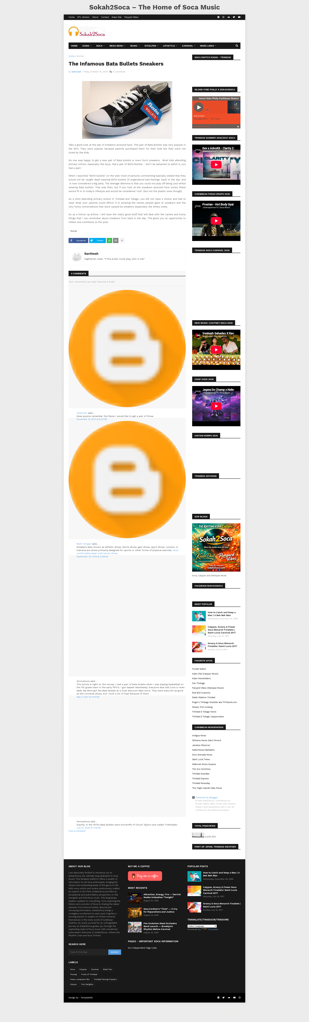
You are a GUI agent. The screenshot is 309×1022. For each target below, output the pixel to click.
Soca (72, 969)
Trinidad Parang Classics (105, 979)
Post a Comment (77, 831)
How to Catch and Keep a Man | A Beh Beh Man (222, 614)
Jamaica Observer (201, 745)
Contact (105, 17)
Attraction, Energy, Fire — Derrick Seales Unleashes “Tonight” (162, 896)
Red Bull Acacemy (201, 693)
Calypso (83, 969)
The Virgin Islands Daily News (207, 788)
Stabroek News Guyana (204, 764)
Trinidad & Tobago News (204, 712)
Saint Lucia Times (201, 759)
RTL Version (83, 17)
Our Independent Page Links (142, 948)
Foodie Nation (199, 669)
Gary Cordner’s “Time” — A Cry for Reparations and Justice (160, 910)
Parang (73, 974)
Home (72, 17)
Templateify (87, 997)
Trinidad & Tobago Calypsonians (208, 716)
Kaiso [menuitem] (85, 45)
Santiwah (91, 253)
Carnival (95, 969)
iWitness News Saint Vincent (206, 740)
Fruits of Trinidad (89, 974)
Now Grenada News (202, 755)
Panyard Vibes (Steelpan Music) (208, 688)
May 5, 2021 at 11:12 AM (88, 697)
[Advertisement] (181, 31)
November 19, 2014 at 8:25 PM (92, 419)
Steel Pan (107, 969)
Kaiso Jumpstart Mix (79, 979)
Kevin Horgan (84, 543)
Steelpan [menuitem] (150, 45)
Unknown (82, 413)
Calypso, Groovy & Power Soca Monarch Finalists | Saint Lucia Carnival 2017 (222, 630)
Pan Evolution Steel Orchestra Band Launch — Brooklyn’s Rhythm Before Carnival (160, 926)
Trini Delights (87, 984)
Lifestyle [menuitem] (169, 45)
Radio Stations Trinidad (203, 697)
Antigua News (199, 735)
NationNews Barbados (203, 750)
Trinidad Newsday (201, 783)
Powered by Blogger (206, 797)
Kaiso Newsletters (201, 678)
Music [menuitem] (133, 45)
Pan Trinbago (198, 683)
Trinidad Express (200, 778)
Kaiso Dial (117, 17)
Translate (213, 929)
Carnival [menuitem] (187, 45)
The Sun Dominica (201, 769)
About (95, 17)
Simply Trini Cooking (202, 707)
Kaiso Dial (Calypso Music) (205, 674)
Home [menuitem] (74, 45)
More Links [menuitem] (207, 45)
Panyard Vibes (131, 17)
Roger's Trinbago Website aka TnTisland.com (214, 702)
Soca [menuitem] (99, 45)
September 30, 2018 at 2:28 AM (92, 556)
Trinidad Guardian (201, 773)
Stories (80, 56)
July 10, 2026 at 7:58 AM (89, 828)
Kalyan (73, 984)
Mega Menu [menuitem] (116, 45)
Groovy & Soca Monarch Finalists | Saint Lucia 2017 (222, 644)
